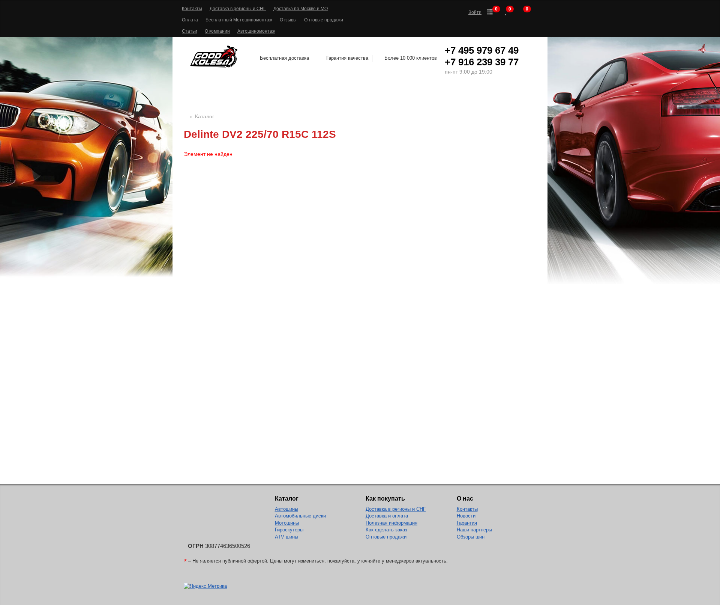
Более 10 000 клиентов (410, 58)
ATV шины (286, 537)
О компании (217, 31)
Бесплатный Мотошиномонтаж (239, 20)
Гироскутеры (289, 530)
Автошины (242, 96)
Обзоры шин (470, 537)
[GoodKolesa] (186, 116)
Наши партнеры (474, 530)
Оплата (190, 20)
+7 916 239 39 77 (482, 62)
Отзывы (288, 20)
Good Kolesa (214, 56)
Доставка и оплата (387, 516)
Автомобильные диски (300, 516)
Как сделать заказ (386, 530)
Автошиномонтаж (256, 31)
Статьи (189, 31)
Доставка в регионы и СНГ (238, 8)
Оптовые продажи (323, 20)
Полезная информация (391, 523)
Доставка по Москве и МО (300, 8)
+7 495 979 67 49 (482, 50)
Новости (466, 516)
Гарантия (467, 523)
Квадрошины (436, 96)
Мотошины (380, 96)
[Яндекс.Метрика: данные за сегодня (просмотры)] (205, 586)
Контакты (192, 8)
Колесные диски (314, 96)
